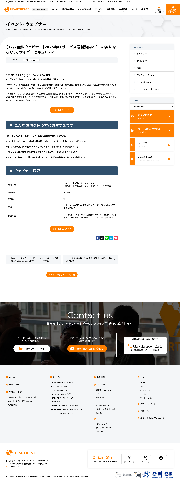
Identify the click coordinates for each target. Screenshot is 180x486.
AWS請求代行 (13, 405)
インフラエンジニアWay (104, 428)
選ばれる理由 (15, 384)
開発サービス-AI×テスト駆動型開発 (65, 406)
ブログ (99, 418)
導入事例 (101, 377)
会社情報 (101, 384)
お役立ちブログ (101, 424)
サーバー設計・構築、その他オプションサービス (69, 409)
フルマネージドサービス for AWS (20, 401)
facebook (161, 462)
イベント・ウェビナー (31, 60)
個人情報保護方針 (102, 405)
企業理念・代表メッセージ (105, 390)
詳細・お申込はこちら (62, 110)
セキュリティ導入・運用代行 (62, 394)
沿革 (97, 394)
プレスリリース (144, 390)
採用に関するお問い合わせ (152, 418)
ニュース (99, 413)
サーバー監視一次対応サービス (63, 382)
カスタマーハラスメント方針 (105, 409)
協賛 (141, 386)
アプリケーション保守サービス (63, 413)
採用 (143, 9)
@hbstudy (145, 462)
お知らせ (142, 382)
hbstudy (99, 432)
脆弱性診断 (56, 402)
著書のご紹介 (100, 397)
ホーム (12, 377)
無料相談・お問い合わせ (90, 348)
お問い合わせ (146, 410)
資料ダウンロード (35, 348)
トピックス (143, 394)
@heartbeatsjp (129, 462)
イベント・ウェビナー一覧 (60, 274)
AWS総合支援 (15, 391)
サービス (57, 377)
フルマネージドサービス (60, 386)
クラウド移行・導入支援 (60, 390)
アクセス (99, 401)
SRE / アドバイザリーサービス (62, 398)
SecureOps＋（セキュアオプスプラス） (22, 397)
